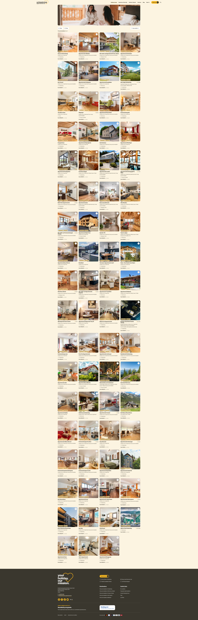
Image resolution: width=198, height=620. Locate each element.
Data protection (60, 615)
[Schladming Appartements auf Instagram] (59, 599)
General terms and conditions (72, 615)
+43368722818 (61, 594)
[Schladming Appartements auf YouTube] (67, 599)
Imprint (65, 615)
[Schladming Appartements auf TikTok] (65, 599)
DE (72, 599)
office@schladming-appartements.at (65, 595)
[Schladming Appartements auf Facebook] (62, 599)
